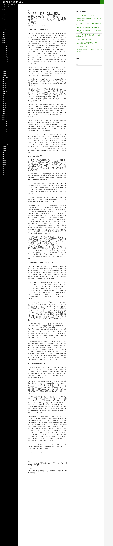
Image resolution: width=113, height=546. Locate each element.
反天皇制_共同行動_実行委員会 (12, 2)
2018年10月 (5, 91)
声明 (29, 10)
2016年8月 (4, 131)
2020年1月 (4, 75)
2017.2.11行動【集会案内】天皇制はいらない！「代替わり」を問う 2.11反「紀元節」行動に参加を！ (47, 463)
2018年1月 (4, 107)
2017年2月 (4, 123)
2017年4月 (4, 119)
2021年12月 (5, 44)
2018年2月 (4, 105)
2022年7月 (4, 32)
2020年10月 (5, 62)
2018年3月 (4, 103)
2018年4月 (4, 101)
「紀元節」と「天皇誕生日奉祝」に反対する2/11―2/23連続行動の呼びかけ (88, 43)
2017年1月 (4, 125)
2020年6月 (4, 67)
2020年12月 (5, 58)
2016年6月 (4, 135)
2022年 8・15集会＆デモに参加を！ (85, 15)
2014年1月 (4, 174)
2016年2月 (4, 140)
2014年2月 (4, 172)
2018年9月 (4, 93)
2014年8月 (4, 162)
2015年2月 (4, 156)
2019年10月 (5, 77)
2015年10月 (5, 144)
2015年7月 (4, 148)
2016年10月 (5, 127)
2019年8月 (4, 79)
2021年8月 (4, 46)
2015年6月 (4, 150)
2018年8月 (4, 95)
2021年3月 (4, 52)
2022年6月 (4, 34)
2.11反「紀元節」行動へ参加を (84, 39)
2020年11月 (5, 60)
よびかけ (4, 14)
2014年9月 (4, 160)
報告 (3, 16)
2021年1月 (4, 56)
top (98, 1)
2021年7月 (4, 48)
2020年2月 (4, 73)
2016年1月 (4, 142)
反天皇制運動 (42, 25)
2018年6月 (4, 99)
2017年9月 (4, 109)
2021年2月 (4, 54)
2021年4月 (4, 50)
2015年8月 (4, 146)
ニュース (4, 12)
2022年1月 (4, 42)
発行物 (3, 24)
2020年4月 (4, 69)
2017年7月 (4, 113)
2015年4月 (4, 152)
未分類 (3, 20)
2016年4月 (4, 137)
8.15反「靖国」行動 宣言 (83, 46)
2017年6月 (4, 115)
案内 (3, 22)
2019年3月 (4, 85)
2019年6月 (4, 81)
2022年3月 (4, 38)
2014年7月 (4, 164)
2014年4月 (4, 168)
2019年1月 (4, 89)
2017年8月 (4, 111)
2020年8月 (4, 63)
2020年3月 (4, 71)
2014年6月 (4, 166)
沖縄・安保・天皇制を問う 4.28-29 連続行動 (87, 27)
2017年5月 (4, 117)
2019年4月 (4, 83)
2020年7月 (4, 65)
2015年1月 (4, 158)
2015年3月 (4, 154)
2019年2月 (4, 87)
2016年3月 (4, 139)
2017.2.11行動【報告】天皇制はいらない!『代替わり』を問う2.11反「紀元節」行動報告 (47, 471)
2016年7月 (4, 133)
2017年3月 (4, 121)
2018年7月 (4, 97)
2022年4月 (4, 36)
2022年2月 (4, 40)
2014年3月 (4, 170)
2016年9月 (4, 129)
